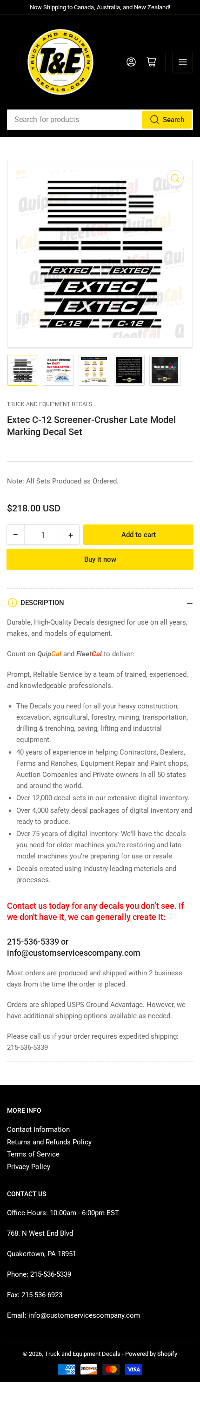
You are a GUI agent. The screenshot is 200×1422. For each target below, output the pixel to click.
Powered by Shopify (151, 1353)
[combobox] (100, 119)
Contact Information (38, 1129)
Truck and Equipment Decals (49, 404)
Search (173, 120)
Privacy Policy (28, 1167)
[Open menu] (183, 62)
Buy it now (100, 559)
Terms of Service (33, 1154)
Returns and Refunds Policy (49, 1142)
